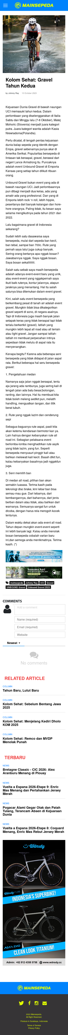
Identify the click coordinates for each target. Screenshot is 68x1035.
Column (7, 686)
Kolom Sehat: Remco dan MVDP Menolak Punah (27, 740)
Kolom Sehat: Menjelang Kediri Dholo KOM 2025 (32, 723)
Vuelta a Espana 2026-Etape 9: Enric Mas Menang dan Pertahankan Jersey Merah (32, 790)
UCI (42, 582)
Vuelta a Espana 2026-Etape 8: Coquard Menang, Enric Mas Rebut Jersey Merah (33, 830)
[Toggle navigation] (5, 5)
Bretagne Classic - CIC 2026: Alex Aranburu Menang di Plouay (29, 771)
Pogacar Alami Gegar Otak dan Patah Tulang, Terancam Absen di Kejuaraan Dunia (32, 811)
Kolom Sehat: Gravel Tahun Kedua (29, 82)
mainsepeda (16, 582)
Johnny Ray (31, 582)
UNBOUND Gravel (16, 587)
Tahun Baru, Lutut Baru (21, 690)
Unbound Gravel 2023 (39, 587)
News (6, 765)
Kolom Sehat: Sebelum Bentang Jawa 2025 (32, 706)
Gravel (50, 582)
